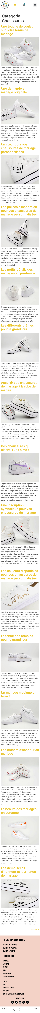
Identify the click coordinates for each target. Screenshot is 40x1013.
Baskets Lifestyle (9, 951)
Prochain (35, 929)
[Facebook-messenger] (16, 1002)
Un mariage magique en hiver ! (18, 694)
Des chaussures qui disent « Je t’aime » (15, 448)
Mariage (6, 961)
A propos (6, 991)
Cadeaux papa (7, 973)
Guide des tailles (9, 987)
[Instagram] (20, 1002)
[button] (35, 5)
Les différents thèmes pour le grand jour (17, 327)
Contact (6, 981)
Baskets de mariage (10, 948)
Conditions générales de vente (13, 994)
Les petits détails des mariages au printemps (18, 271)
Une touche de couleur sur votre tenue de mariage (18, 30)
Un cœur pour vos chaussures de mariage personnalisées (18, 148)
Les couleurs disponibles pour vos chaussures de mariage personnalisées (19, 574)
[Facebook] (12, 1002)
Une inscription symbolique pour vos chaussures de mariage (18, 508)
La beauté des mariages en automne (19, 811)
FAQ (4, 984)
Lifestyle (6, 964)
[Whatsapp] (27, 1002)
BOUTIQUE (8, 956)
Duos (4, 970)
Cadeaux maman (8, 976)
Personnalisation (14, 940)
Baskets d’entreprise (10, 945)
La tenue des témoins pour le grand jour (17, 637)
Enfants (5, 967)
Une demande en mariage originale (14, 90)
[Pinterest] (23, 1002)
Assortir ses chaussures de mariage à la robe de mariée (19, 386)
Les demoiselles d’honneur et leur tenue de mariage (18, 871)
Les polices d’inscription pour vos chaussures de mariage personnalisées (19, 210)
